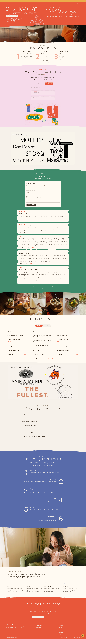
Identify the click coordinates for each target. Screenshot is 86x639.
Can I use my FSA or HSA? (43, 432)
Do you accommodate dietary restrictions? (43, 440)
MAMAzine (61, 625)
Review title (29, 192)
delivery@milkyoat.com (76, 637)
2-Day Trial (46, 74)
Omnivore (39, 325)
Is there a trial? (43, 443)
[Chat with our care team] (83, 636)
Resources (61, 630)
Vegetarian (46, 325)
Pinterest (69, 637)
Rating (27, 189)
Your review (29, 196)
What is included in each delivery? (43, 421)
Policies (61, 637)
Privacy (60, 634)
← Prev (34, 286)
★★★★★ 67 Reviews (43, 69)
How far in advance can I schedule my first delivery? (43, 436)
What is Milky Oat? (43, 414)
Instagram (65, 637)
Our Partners (61, 627)
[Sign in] (78, 4)
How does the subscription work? (43, 425)
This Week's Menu (39, 625)
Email (44, 185)
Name (27, 185)
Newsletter (61, 632)
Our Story (38, 630)
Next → (51, 286)
